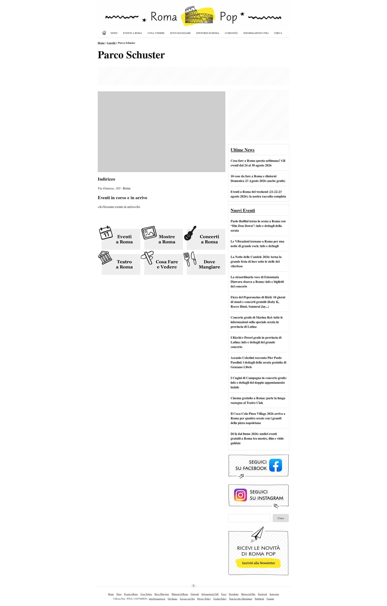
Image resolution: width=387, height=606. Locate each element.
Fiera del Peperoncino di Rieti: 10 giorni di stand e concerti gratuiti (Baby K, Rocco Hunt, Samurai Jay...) (258, 302)
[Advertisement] (193, 76)
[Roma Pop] (105, 32)
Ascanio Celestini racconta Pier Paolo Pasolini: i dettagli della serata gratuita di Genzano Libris (258, 362)
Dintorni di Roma (207, 32)
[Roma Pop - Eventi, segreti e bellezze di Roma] (193, 18)
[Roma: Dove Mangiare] (204, 263)
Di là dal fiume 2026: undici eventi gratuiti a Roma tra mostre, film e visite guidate (257, 438)
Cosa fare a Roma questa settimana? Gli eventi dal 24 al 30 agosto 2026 (258, 162)
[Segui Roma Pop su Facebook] (258, 478)
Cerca (278, 32)
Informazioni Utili (255, 32)
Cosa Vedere (156, 32)
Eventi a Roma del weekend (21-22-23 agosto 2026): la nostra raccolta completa (258, 194)
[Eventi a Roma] (119, 238)
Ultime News (243, 149)
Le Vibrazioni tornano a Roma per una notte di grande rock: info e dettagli (257, 243)
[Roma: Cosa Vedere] (161, 263)
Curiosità (231, 32)
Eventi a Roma (132, 32)
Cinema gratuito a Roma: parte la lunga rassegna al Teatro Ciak (258, 400)
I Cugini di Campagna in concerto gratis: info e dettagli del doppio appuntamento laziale (259, 382)
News (114, 32)
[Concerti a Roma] (204, 238)
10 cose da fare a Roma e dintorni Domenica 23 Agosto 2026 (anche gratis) (258, 178)
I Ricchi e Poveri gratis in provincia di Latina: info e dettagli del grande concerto (256, 342)
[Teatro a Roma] (119, 263)
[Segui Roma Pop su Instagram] (258, 508)
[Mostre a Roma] (161, 238)
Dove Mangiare (180, 32)
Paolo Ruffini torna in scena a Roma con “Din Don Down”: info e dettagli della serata (258, 226)
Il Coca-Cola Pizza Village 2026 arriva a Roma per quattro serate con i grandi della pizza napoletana (258, 418)
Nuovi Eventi (243, 210)
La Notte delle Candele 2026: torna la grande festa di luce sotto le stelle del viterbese (256, 261)
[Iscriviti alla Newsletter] (258, 575)
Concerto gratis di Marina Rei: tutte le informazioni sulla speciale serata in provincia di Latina (257, 322)
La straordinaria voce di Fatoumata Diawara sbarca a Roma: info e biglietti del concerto (257, 281)
